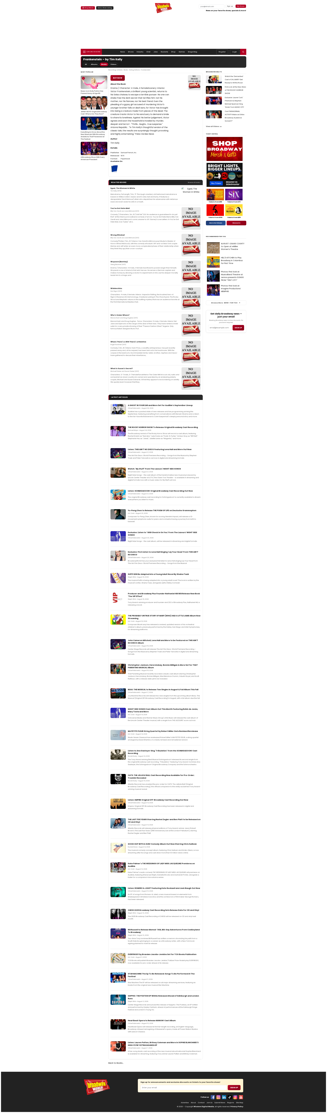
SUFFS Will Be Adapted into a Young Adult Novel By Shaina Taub (158, 574)
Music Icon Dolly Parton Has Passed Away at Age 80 (92, 86)
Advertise (185, 1103)
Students (164, 52)
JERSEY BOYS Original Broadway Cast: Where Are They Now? (94, 106)
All (86, 64)
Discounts (236, 223)
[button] (243, 52)
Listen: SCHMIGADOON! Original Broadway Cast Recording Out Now (160, 491)
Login (234, 52)
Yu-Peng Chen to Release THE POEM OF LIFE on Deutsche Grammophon (162, 510)
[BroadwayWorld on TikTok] (229, 1097)
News (122, 52)
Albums (94, 64)
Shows (131, 52)
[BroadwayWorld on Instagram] (218, 1097)
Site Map (239, 1103)
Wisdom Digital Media (204, 1106)
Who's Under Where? (120, 315)
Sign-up (230, 6)
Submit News (219, 1103)
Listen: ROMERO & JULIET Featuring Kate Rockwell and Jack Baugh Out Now (164, 888)
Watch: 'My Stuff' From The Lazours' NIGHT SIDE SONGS (154, 469)
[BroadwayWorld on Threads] (235, 1097)
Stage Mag (192, 52)
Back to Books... (116, 1063)
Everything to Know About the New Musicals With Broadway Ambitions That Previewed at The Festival (93, 129)
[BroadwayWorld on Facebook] (213, 1097)
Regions (230, 1103)
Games (182, 52)
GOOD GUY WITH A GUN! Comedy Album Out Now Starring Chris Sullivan (162, 844)
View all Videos (212, 126)
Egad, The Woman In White (122, 188)
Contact (201, 1103)
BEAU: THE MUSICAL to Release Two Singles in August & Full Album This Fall (163, 689)
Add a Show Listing (105, 8)
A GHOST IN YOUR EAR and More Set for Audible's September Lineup (160, 405)
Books (104, 64)
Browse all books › (194, 182)
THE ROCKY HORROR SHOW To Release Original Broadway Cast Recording (163, 427)
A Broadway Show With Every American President (93, 152)
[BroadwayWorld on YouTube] (241, 1097)
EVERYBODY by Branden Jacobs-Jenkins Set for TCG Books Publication (162, 954)
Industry (140, 52)
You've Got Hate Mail (120, 208)
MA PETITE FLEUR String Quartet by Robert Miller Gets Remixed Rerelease (163, 731)
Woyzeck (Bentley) (119, 261)
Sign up (238, 328)
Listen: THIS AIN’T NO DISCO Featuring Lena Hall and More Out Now (159, 449)
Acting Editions (134, 70)
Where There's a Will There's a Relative (128, 342)
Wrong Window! (117, 235)
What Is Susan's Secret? (121, 368)
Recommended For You (216, 236)
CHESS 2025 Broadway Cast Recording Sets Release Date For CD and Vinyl (163, 910)
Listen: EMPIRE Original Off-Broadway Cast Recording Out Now (158, 800)
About (193, 1103)
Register (222, 52)
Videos (113, 64)
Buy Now (117, 78)
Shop (173, 52)
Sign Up (234, 1087)
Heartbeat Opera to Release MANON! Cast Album (152, 1020)
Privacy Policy (236, 1106)
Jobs (156, 52)
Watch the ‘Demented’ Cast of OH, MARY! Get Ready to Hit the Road (234, 79)
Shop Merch (89, 8)
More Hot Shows (215, 223)
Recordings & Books (115, 70)
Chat (148, 52)
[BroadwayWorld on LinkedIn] (224, 1097)
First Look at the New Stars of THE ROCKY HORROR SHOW (235, 90)
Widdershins (116, 288)
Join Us (209, 1103)
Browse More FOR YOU (224, 303)
